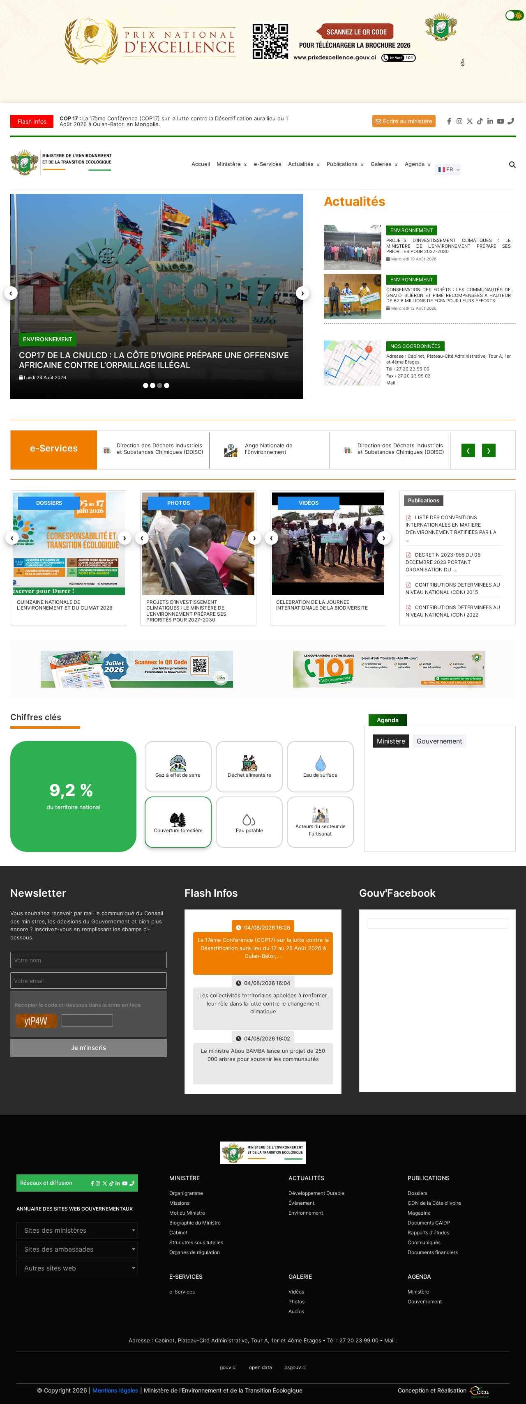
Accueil (200, 164)
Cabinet (178, 1232)
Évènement (301, 1203)
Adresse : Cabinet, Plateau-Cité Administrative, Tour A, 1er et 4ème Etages (225, 1340)
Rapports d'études (428, 1232)
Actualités (305, 164)
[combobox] (77, 1230)
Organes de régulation (194, 1252)
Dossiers (417, 1193)
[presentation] (11, 293)
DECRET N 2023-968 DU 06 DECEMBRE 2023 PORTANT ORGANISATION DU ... (443, 562)
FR (449, 169)
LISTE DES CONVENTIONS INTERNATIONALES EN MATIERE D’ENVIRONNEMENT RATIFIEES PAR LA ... (451, 528)
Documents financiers (433, 1252)
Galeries (385, 164)
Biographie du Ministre (195, 1223)
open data (260, 1367)
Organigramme (186, 1193)
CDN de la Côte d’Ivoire (434, 1203)
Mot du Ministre (187, 1213)
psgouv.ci (295, 1367)
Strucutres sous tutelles (196, 1242)
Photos (296, 1301)
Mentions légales (115, 1390)
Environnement (305, 1213)
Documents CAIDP (429, 1223)
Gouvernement (425, 1301)
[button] (145, 385)
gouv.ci (228, 1367)
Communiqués (424, 1242)
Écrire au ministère (406, 120)
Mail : (391, 1340)
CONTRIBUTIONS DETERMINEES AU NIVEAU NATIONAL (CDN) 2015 (453, 588)
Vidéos (296, 1292)
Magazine (419, 1213)
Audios (296, 1311)
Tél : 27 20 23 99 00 (352, 1340)
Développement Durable (316, 1193)
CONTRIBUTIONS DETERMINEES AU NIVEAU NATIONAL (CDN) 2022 (453, 611)
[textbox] (77, 1230)
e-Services (267, 164)
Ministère (418, 1292)
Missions (179, 1203)
